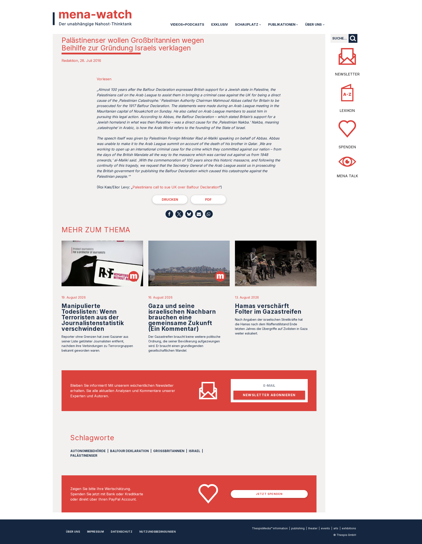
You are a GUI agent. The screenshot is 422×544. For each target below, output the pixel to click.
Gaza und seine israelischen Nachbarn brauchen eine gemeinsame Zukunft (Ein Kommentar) (182, 317)
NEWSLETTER (347, 74)
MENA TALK (347, 176)
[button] (169, 214)
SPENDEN (347, 147)
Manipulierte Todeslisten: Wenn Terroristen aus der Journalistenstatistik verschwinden (93, 317)
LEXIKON (347, 110)
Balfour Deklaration (129, 451)
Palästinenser (83, 455)
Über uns (73, 531)
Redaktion (70, 60)
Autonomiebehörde (88, 451)
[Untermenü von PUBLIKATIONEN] (297, 24)
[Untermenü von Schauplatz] (260, 24)
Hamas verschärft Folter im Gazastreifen (268, 308)
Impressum (95, 531)
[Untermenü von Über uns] (324, 24)
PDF (208, 199)
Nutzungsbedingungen (157, 531)
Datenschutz (121, 531)
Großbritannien (168, 451)
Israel (194, 451)
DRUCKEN (170, 199)
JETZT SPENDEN (269, 494)
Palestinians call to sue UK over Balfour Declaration (176, 187)
